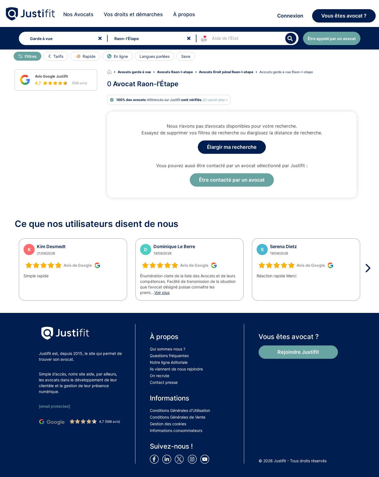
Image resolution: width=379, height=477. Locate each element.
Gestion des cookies (168, 423)
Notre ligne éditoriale (169, 362)
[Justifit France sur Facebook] (155, 459)
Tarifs (58, 56)
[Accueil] (112, 72)
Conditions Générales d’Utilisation (180, 410)
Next (370, 268)
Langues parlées (155, 56)
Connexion (290, 16)
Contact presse (164, 382)
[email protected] (54, 406)
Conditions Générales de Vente (177, 417)
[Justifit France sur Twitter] (180, 459)
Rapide (89, 56)
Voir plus (162, 292)
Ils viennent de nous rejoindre (176, 369)
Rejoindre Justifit (298, 352)
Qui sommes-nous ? (167, 349)
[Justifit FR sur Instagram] (193, 459)
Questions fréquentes (169, 355)
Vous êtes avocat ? (344, 16)
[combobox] (62, 38)
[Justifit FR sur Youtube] (205, 459)
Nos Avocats (78, 14)
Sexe (185, 56)
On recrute (159, 375)
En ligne (121, 56)
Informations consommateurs (176, 430)
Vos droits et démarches (133, 14)
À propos (184, 14)
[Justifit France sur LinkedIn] (167, 459)
